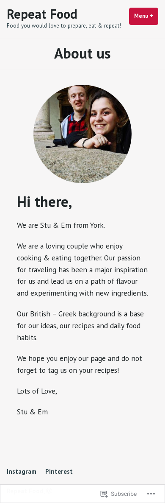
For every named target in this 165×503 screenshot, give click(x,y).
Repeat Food (42, 14)
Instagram (21, 471)
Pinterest (59, 471)
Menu (146, 16)
